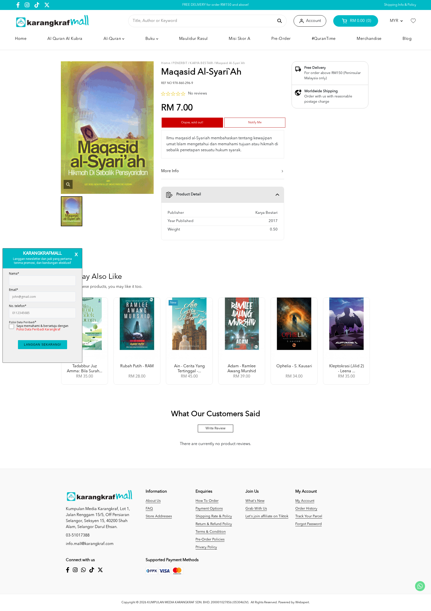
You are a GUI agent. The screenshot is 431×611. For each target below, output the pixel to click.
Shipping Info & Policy (400, 4)
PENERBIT (180, 63)
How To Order (207, 501)
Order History (306, 508)
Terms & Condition (211, 532)
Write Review (215, 428)
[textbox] (203, 20)
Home (165, 63)
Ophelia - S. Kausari (294, 366)
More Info (170, 171)
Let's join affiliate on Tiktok (266, 516)
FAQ (149, 508)
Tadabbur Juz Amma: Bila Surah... (84, 368)
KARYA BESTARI (201, 63)
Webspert (302, 602)
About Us (153, 501)
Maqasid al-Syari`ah (230, 63)
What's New (254, 501)
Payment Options (209, 508)
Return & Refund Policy (214, 524)
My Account (304, 501)
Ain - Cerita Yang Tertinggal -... (189, 368)
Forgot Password (308, 524)
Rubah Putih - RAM (137, 366)
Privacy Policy (206, 547)
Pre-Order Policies (210, 539)
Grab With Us (256, 508)
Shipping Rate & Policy (214, 516)
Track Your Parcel (308, 516)
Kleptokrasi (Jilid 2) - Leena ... (346, 368)
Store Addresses (159, 516)
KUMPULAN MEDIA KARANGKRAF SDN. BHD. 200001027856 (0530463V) (197, 602)
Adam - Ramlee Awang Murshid (241, 368)
